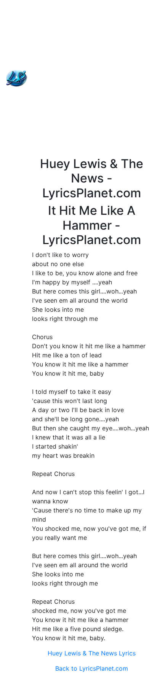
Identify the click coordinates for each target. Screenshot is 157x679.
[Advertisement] (78, 78)
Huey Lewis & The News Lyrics (92, 653)
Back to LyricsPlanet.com (91, 668)
